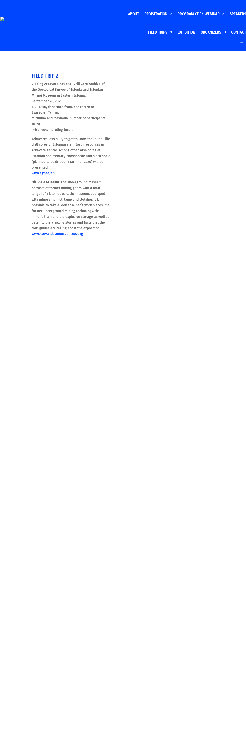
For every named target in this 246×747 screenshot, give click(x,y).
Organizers (211, 32)
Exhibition (186, 32)
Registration (155, 14)
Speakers (238, 14)
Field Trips (157, 32)
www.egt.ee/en (43, 173)
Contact (238, 32)
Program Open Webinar (199, 14)
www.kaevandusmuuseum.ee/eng (57, 234)
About (133, 14)
